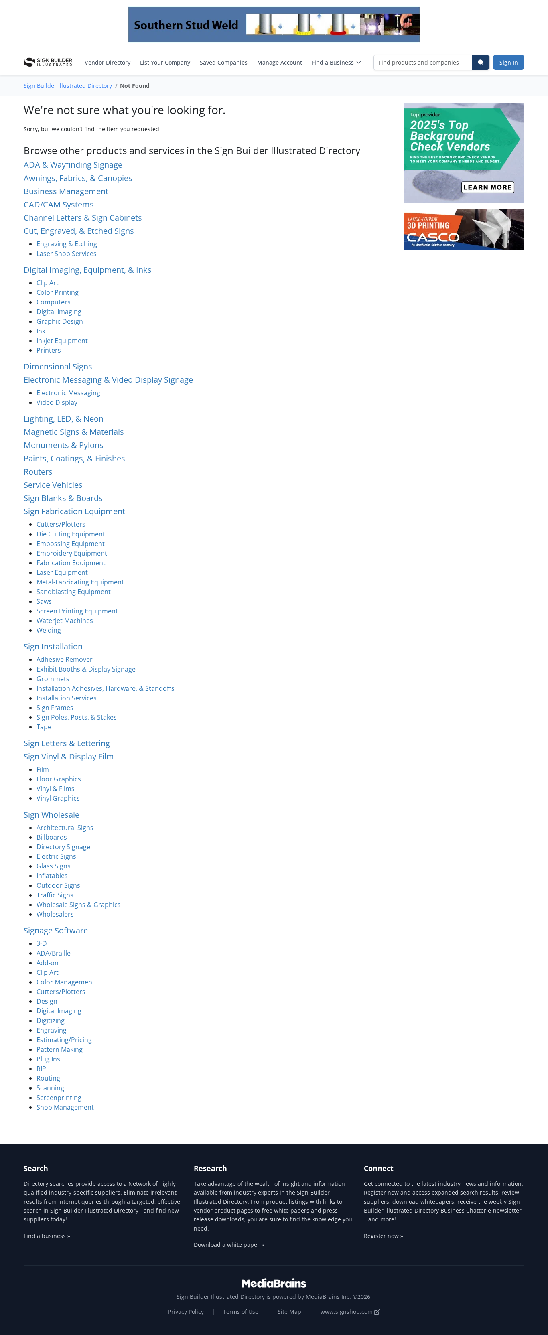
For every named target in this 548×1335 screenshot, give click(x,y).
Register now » (383, 1236)
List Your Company (165, 62)
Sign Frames (55, 707)
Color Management (66, 982)
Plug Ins (48, 1059)
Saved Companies (224, 62)
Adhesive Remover (65, 659)
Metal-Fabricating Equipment (80, 582)
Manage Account (279, 62)
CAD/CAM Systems (59, 204)
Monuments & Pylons (64, 445)
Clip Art (48, 282)
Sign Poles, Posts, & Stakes (77, 717)
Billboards (52, 837)
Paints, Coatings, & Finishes (74, 458)
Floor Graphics (59, 779)
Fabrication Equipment (71, 562)
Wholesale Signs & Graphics (79, 904)
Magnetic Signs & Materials (74, 431)
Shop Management (65, 1107)
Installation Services (67, 698)
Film (43, 769)
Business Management (66, 191)
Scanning (50, 1087)
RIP (41, 1068)
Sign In (508, 62)
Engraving (52, 1030)
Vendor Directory (107, 62)
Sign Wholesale (51, 814)
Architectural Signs (65, 827)
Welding (49, 630)
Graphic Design (60, 321)
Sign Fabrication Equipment (74, 511)
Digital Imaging (59, 311)
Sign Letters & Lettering (67, 743)
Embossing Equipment (71, 543)
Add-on (48, 962)
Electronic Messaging (68, 392)
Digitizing (51, 1020)
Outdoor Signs (58, 885)
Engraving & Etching (67, 243)
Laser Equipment (62, 572)
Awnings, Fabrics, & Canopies (78, 177)
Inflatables (52, 875)
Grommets (53, 678)
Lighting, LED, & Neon (64, 418)
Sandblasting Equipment (74, 591)
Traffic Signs (55, 895)
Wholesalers (55, 914)
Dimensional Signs (58, 366)
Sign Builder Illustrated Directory (68, 85)
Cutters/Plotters (61, 524)
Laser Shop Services (67, 253)
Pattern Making (60, 1049)
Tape (44, 726)
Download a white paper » (229, 1244)
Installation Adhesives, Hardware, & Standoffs (106, 688)
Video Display (57, 402)
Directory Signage (63, 846)
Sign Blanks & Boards (63, 498)
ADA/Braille (54, 953)
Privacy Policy (186, 1311)
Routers (38, 471)
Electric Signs (56, 856)
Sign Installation (53, 646)
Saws (44, 601)
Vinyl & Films (56, 788)
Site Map (289, 1311)
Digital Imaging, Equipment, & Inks (88, 269)
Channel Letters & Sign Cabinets (83, 217)
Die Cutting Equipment (71, 534)
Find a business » (47, 1236)
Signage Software (56, 930)
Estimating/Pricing (64, 1039)
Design (47, 1001)
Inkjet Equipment (62, 340)
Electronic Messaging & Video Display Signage (108, 379)
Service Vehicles (53, 484)
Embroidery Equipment (72, 553)
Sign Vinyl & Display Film (69, 756)
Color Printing (58, 292)
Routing (48, 1078)
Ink (41, 331)
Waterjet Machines (65, 620)
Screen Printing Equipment (77, 611)
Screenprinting (59, 1097)
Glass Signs (54, 866)
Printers (49, 350)
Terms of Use (240, 1311)
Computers (54, 302)
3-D (42, 943)
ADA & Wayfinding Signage (73, 164)
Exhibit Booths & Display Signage (86, 669)
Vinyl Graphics (58, 798)
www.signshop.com (347, 1311)
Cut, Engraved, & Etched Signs (79, 230)
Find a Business (333, 62)
